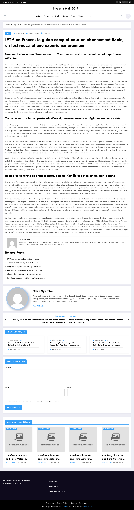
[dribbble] (123, 2)
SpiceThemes (88, 507)
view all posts (38, 306)
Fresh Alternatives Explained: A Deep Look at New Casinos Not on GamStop (96, 321)
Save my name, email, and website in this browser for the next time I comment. (34, 402)
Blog (89, 16)
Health (57, 16)
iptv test (54, 125)
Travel (73, 16)
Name (7, 387)
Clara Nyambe (20, 33)
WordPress (65, 507)
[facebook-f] (117, 2)
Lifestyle (65, 16)
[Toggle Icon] (4, 16)
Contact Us (53, 481)
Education (81, 16)
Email (69, 387)
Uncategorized (12, 429)
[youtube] (130, 2)
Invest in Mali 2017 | (66, 8)
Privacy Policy (54, 486)
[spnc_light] (128, 16)
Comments (8, 367)
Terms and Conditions (57, 491)
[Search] (121, 16)
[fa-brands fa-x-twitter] (120, 2)
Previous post (60, 316)
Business (39, 16)
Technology (48, 16)
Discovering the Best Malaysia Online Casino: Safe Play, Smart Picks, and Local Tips (65, 344)
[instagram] (126, 2)
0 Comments (47, 33)
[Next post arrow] (128, 319)
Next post (72, 316)
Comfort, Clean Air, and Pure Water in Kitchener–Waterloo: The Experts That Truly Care (18, 457)
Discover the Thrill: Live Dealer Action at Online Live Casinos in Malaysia (22, 344)
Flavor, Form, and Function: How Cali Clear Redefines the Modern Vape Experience (39, 321)
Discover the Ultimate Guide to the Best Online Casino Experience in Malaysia (107, 344)
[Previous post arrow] (5, 319)
